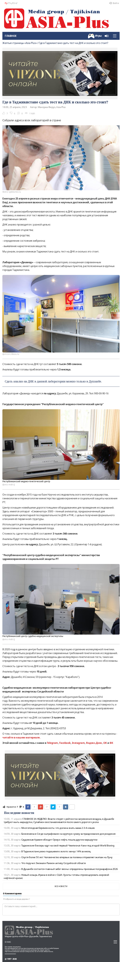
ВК (111, 743)
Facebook (65, 743)
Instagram (78, 743)
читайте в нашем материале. (21, 737)
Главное (11, 36)
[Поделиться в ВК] (65, 806)
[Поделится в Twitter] (53, 806)
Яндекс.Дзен (94, 743)
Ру (6, 3)
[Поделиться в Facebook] (27, 806)
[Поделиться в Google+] (40, 806)
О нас (8, 941)
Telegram (52, 743)
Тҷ (10, 3)
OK (105, 743)
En (14, 3)
